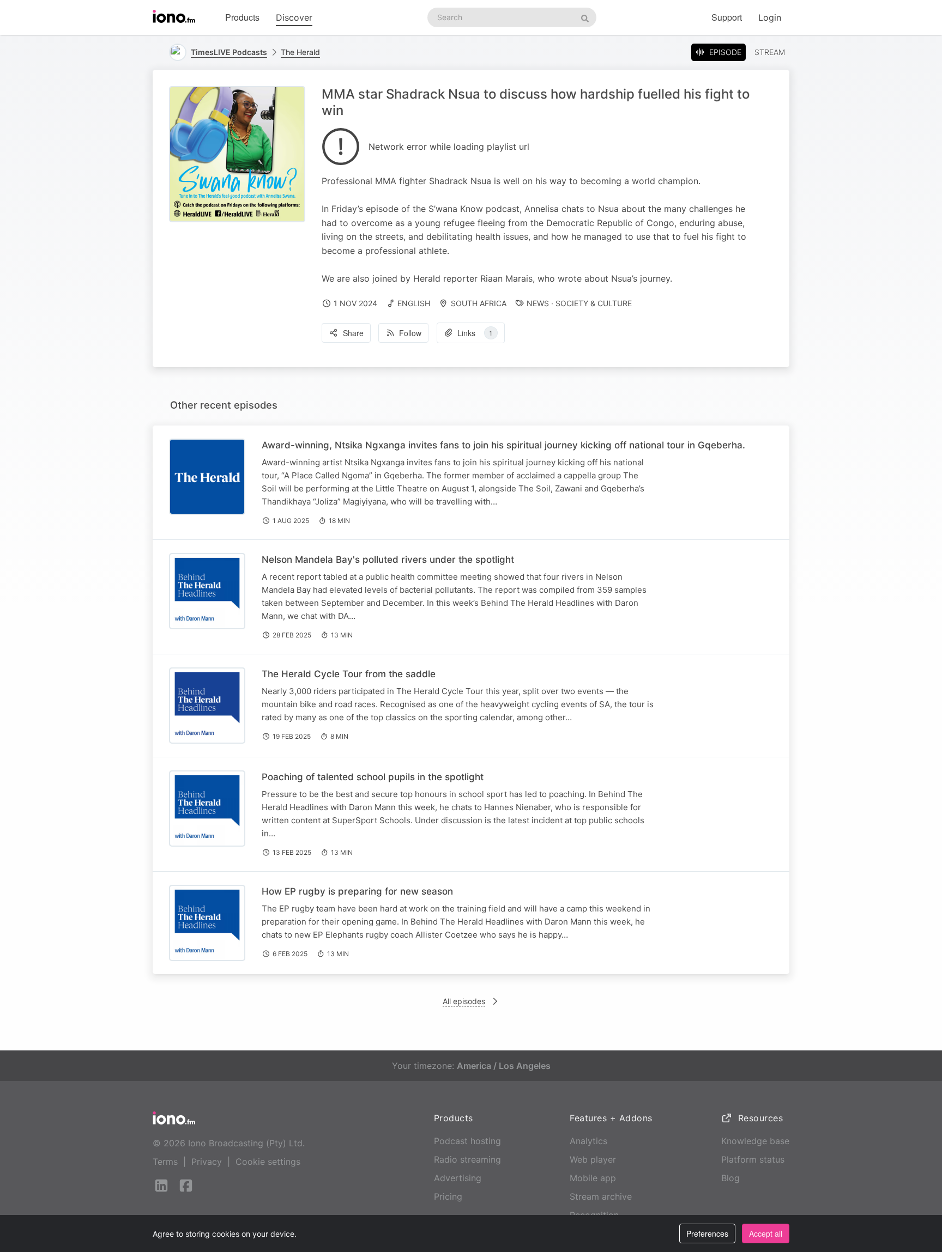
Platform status (752, 1159)
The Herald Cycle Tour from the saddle (349, 673)
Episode (725, 52)
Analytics (588, 1140)
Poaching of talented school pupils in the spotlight (373, 776)
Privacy (206, 1161)
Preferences (707, 1233)
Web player (593, 1159)
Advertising (457, 1177)
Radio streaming (467, 1159)
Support (726, 17)
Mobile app (593, 1177)
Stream (769, 52)
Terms (165, 1161)
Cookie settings (267, 1161)
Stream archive (601, 1196)
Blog (730, 1177)
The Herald (300, 52)
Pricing (448, 1196)
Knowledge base (755, 1140)
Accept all (765, 1233)
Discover (294, 17)
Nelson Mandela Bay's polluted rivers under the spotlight (388, 559)
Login (769, 17)
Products (242, 17)
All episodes (464, 1001)
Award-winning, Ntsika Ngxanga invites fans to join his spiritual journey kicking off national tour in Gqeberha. (503, 445)
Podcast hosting (467, 1140)
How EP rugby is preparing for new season (357, 891)
